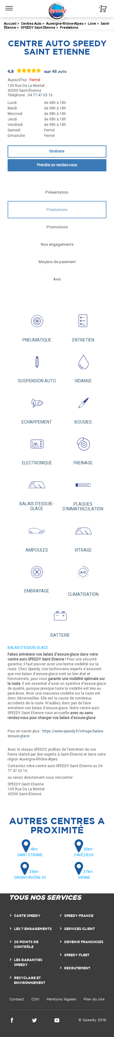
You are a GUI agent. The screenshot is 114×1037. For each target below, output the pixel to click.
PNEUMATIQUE (36, 340)
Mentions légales (61, 999)
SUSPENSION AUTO (37, 380)
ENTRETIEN (83, 340)
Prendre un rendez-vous (57, 165)
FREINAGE (83, 462)
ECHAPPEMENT (37, 422)
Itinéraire (57, 151)
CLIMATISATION (83, 594)
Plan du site (94, 999)
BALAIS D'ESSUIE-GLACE (36, 506)
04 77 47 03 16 (40, 95)
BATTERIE (60, 635)
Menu (9, 3)
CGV (35, 999)
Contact (16, 999)
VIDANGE (83, 380)
